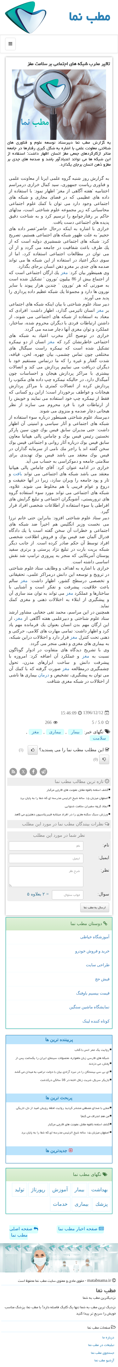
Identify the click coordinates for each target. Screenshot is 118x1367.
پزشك (101, 1204)
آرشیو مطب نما (104, 1360)
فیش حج (102, 979)
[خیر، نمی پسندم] (104, 759)
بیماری (55, 732)
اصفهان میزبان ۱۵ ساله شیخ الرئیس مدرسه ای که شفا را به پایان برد (64, 798)
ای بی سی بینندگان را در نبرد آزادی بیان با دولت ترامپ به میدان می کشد (61, 1072)
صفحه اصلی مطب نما (21, 1231)
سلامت (99, 738)
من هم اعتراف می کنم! (95, 1116)
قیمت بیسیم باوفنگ (93, 993)
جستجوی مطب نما (102, 1352)
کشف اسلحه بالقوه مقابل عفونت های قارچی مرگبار (77, 790)
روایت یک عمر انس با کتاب (92, 1050)
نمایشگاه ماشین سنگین (89, 1007)
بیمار (75, 732)
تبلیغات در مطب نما (101, 1345)
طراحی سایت (98, 964)
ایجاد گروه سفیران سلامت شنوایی (86, 806)
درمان (43, 675)
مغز (64, 272)
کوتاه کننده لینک (96, 1021)
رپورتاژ (38, 1189)
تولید (19, 1189)
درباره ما (108, 1337)
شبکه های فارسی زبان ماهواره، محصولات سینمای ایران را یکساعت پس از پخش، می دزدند (62, 1061)
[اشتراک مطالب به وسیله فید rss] (13, 771)
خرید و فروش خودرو (92, 951)
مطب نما (89, 16)
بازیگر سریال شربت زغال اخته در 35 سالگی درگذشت (74, 1080)
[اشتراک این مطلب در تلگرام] (43, 771)
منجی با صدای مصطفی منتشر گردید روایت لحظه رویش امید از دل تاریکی (62, 1108)
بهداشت (99, 1189)
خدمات (60, 1204)
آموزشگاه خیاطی (95, 936)
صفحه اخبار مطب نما (78, 1228)
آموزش (60, 1189)
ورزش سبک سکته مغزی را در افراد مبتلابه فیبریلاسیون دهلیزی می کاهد (61, 814)
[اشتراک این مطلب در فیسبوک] (33, 771)
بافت (17, 473)
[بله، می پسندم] (33, 750)
